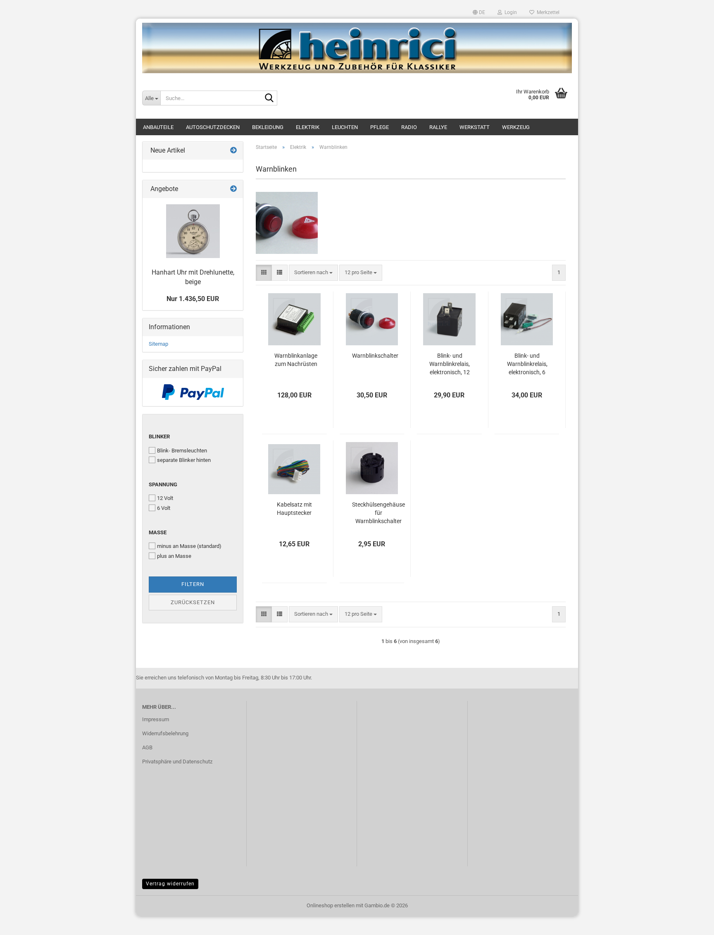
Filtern (192, 584)
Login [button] (509, 12)
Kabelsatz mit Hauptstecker (294, 508)
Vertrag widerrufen (170, 884)
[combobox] (313, 273)
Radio (409, 127)
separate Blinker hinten (184, 460)
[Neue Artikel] (233, 150)
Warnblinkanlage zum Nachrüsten (295, 359)
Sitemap (158, 344)
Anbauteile (158, 127)
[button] (478, 12)
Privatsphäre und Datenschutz (177, 761)
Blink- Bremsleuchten (182, 450)
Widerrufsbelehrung (165, 733)
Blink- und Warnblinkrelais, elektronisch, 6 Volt (527, 364)
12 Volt (165, 498)
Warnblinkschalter (375, 355)
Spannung (163, 484)
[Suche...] (269, 98)
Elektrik (307, 127)
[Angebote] (233, 189)
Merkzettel (546, 12)
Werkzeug (516, 127)
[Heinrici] (357, 48)
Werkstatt (474, 127)
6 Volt (163, 508)
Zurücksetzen (193, 602)
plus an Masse (174, 556)
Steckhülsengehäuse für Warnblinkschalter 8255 (378, 513)
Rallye (438, 127)
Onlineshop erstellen (331, 905)
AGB (147, 747)
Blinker (159, 436)
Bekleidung (267, 127)
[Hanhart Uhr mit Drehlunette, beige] (193, 231)
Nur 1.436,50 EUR (193, 299)
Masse (158, 532)
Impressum (155, 719)
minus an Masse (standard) (189, 546)
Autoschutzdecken (213, 127)
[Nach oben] (691, 923)
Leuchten (345, 127)
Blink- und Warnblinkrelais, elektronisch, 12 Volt (449, 364)
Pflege (379, 127)
